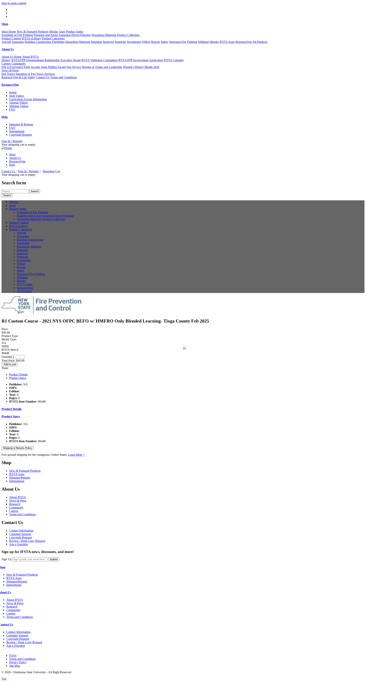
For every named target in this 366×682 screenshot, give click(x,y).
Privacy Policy (18, 662)
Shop (12, 154)
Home (13, 92)
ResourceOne (243, 41)
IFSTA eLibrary (31, 38)
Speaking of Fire (26, 73)
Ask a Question (18, 544)
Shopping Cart (51, 171)
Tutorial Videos (18, 102)
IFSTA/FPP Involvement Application (140, 60)
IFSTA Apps (227, 41)
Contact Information (21, 530)
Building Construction (38, 41)
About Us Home (12, 56)
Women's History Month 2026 (141, 67)
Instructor (120, 41)
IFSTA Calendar (174, 60)
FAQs (12, 655)
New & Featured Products (32, 31)
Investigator (134, 41)
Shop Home (9, 31)
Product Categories (20, 229)
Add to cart (9, 364)
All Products (259, 41)
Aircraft (6, 41)
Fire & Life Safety (24, 77)
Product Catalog (11, 38)
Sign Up (7, 559)
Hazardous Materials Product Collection (116, 35)
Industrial (96, 41)
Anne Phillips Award (53, 67)
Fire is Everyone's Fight (16, 67)
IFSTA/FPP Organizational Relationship (35, 60)
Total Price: (9, 360)
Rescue (155, 41)
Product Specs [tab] (17, 378)
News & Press (17, 500)
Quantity (7, 356)
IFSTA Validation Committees (99, 60)
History (6, 60)
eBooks (53, 31)
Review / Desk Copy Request (27, 540)
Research (7, 77)
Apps (62, 31)
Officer (146, 41)
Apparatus (17, 41)
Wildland (203, 41)
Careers (6, 63)
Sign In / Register (12, 141)
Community (16, 507)
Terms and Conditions (63, 77)
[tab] (183, 409)
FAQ (12, 109)
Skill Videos (16, 95)
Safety (164, 41)
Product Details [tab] (18, 374)
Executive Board (70, 60)
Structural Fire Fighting (183, 41)
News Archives (45, 73)
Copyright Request (20, 134)
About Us (15, 158)
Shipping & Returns (21, 124)
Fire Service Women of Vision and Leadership (94, 67)
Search (35, 191)
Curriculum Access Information (28, 99)
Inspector (108, 41)
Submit (54, 559)
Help (12, 164)
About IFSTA (17, 497)
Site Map (14, 665)
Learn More (75, 454)
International (16, 131)
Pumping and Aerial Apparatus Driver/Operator (62, 35)
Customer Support (20, 534)
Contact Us (43, 77)
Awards (35, 67)
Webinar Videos (18, 106)
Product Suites (17, 208)
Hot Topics (8, 73)
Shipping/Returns (19, 477)
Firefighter (58, 41)
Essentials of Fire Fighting (17, 35)
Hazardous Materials (77, 41)
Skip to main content (14, 3)
